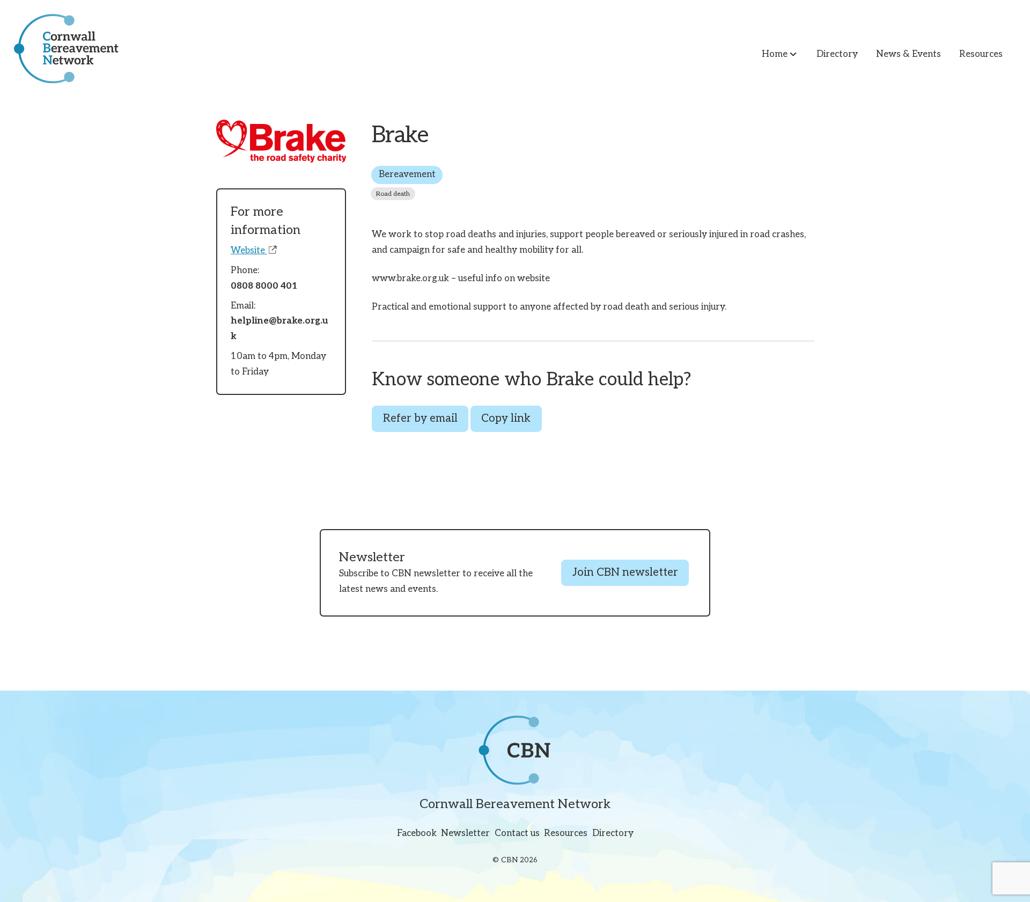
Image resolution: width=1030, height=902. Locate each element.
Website (249, 250)
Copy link (506, 418)
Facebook (417, 833)
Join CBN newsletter (625, 572)
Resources (981, 54)
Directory (837, 54)
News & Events (908, 54)
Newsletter (465, 833)
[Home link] (59, 48)
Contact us (517, 833)
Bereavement (407, 174)
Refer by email (420, 418)
